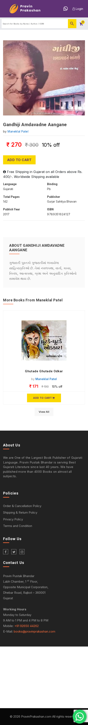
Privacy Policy (13, 519)
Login (79, 8)
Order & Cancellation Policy (22, 506)
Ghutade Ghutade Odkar (44, 371)
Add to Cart (19, 160)
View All (44, 411)
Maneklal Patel (18, 131)
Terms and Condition (17, 526)
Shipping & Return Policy (20, 512)
